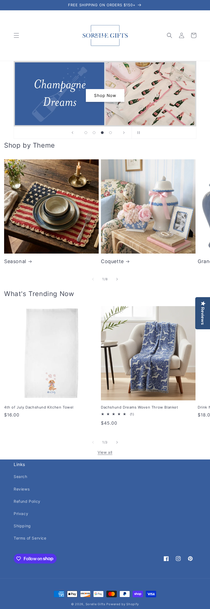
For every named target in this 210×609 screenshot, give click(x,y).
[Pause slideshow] (138, 133)
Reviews (22, 489)
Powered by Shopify (122, 604)
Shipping (22, 525)
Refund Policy (27, 501)
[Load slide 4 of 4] (110, 133)
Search (20, 476)
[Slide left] (93, 279)
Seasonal (15, 261)
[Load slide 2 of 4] (94, 133)
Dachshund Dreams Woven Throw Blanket (139, 407)
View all (105, 452)
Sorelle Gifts (96, 604)
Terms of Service (30, 538)
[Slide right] (117, 279)
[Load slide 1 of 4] (86, 133)
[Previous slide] (72, 133)
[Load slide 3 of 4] (102, 133)
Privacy (21, 513)
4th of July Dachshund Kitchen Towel (39, 407)
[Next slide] (124, 133)
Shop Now (105, 95)
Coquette (112, 261)
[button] (16, 35)
